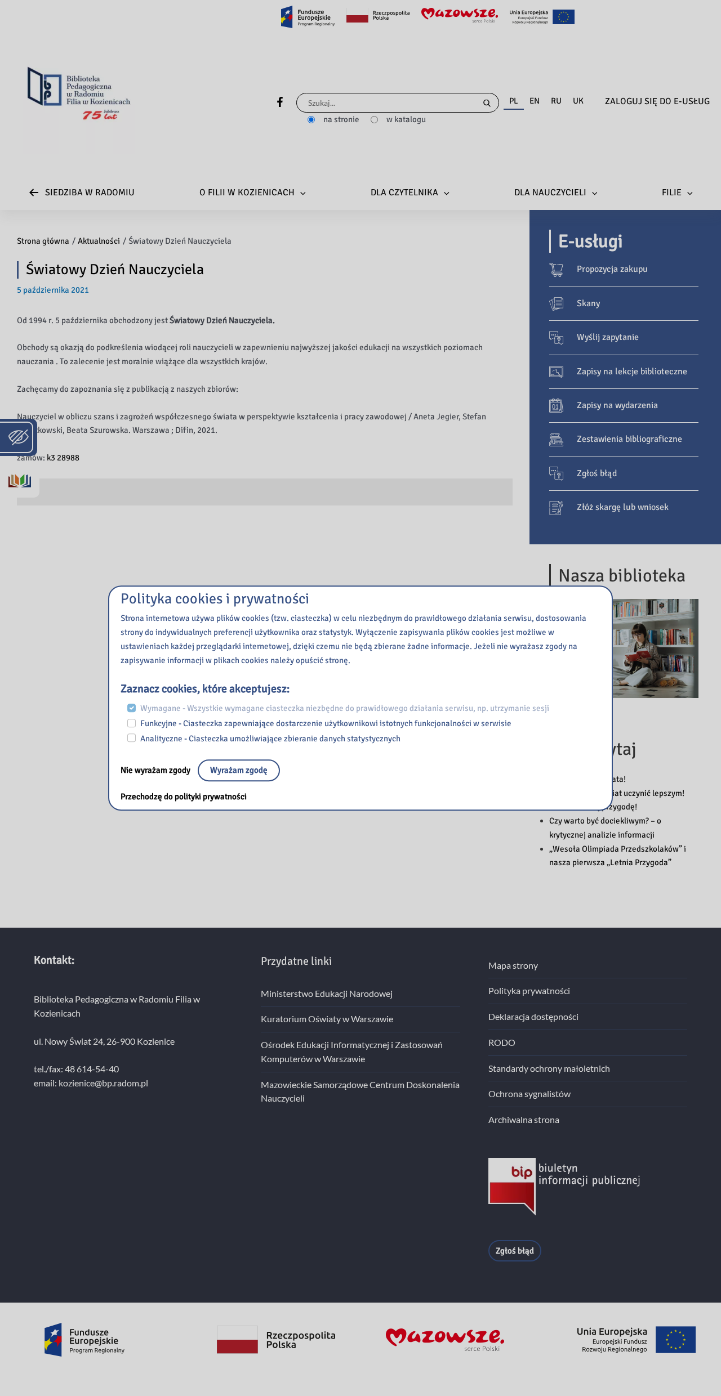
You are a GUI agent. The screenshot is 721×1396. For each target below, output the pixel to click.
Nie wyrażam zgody (156, 771)
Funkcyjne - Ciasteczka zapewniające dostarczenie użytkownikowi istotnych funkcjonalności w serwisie (325, 723)
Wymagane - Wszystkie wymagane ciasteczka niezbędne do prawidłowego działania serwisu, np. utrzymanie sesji (344, 709)
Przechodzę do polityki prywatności (184, 797)
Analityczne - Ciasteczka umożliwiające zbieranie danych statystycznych (270, 738)
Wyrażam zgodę (239, 771)
